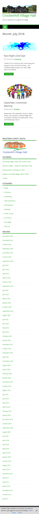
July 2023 (5, 290)
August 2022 (6, 315)
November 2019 (7, 382)
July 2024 (5, 265)
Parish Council (8, 214)
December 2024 (7, 253)
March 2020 (6, 369)
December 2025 (7, 236)
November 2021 (7, 344)
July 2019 (5, 394)
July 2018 (5, 436)
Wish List (7, 226)
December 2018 (7, 419)
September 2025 (7, 249)
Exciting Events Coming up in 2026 (13, 170)
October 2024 (6, 257)
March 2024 (6, 278)
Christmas (7, 192)
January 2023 (6, 303)
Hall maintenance (10, 201)
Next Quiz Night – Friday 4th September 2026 (17, 166)
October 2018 (6, 424)
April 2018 (5, 449)
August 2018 (6, 432)
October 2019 (6, 386)
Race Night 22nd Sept (14, 55)
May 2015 (5, 478)
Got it (20, 513)
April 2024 (5, 274)
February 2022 (7, 336)
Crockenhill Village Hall (19, 15)
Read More (8, 74)
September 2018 (7, 428)
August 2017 (6, 465)
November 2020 (7, 361)
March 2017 (6, 469)
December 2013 (7, 490)
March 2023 (6, 299)
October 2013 (6, 494)
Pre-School (7, 218)
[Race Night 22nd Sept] (19, 45)
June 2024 (5, 269)
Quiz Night (7, 222)
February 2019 (7, 411)
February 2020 (7, 374)
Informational (8, 205)
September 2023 (7, 286)
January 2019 (6, 415)
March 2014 (6, 486)
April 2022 (5, 332)
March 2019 (6, 407)
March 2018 (6, 453)
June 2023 (5, 294)
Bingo (6, 188)
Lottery (4, 178)
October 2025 (6, 244)
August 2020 (6, 365)
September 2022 (7, 311)
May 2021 (5, 357)
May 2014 (5, 482)
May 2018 (5, 444)
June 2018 (5, 440)
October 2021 (6, 349)
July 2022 (5, 319)
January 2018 (6, 457)
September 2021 (7, 353)
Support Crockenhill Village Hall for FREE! (15, 174)
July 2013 (5, 499)
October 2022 (6, 307)
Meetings (17, 109)
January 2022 (6, 340)
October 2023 (6, 282)
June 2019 (5, 399)
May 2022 (5, 328)
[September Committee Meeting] (19, 91)
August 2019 (6, 390)
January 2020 (6, 378)
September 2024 (7, 261)
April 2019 (5, 403)
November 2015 (7, 474)
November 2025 (7, 240)
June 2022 (5, 324)
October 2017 (6, 461)
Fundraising (17, 59)
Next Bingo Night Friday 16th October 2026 (16, 162)
